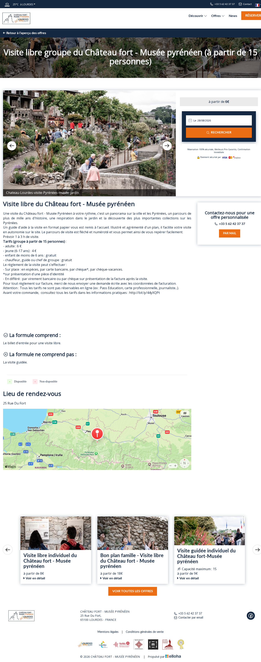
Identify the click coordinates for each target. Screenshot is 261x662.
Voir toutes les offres (132, 591)
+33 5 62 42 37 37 (190, 613)
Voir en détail (35, 578)
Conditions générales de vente (145, 632)
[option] (89, 143)
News (233, 16)
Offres (216, 16)
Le (195, 120)
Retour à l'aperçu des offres (26, 33)
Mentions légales (107, 632)
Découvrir (196, 16)
